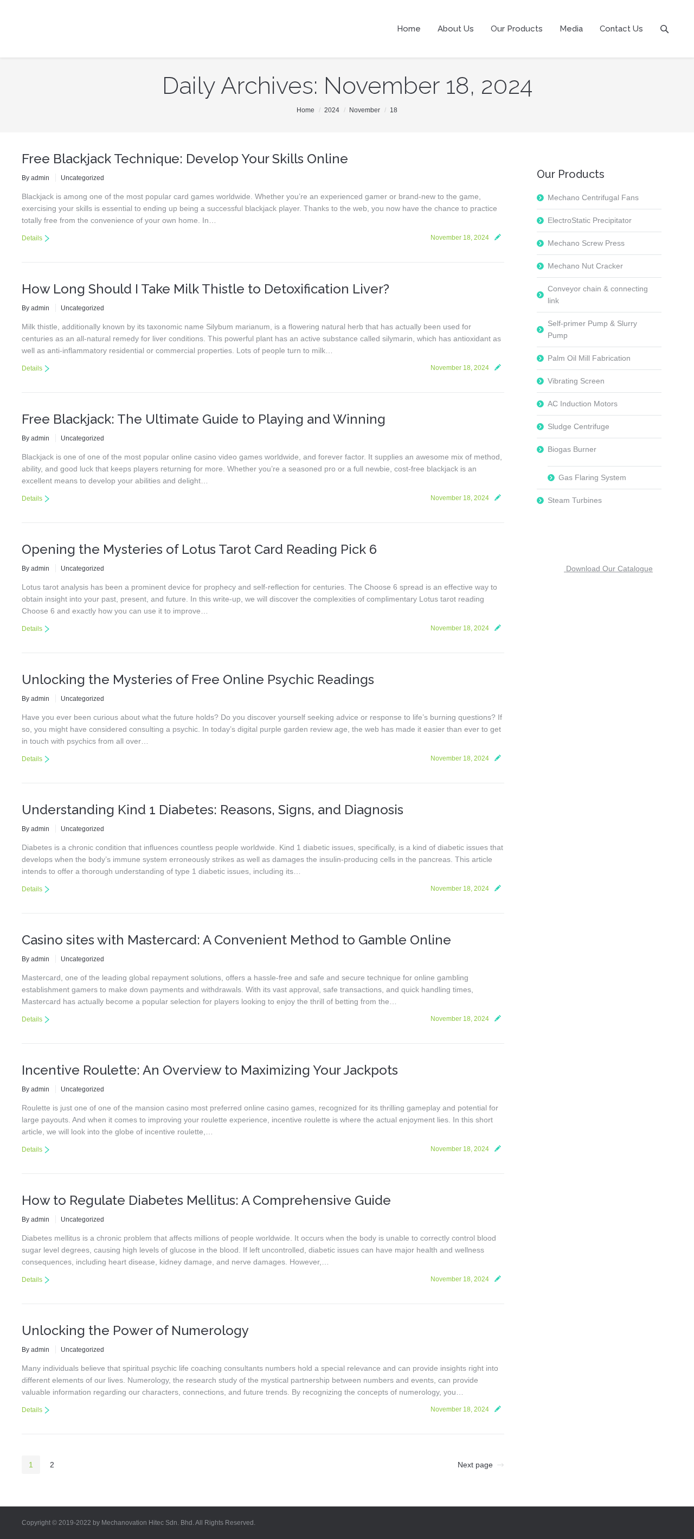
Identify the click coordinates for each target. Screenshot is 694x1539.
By (35, 178)
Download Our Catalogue (608, 568)
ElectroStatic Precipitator (590, 220)
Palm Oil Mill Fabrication (589, 358)
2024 (331, 110)
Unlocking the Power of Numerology (135, 1330)
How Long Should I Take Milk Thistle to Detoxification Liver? (205, 289)
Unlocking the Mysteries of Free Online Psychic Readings (198, 679)
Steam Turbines (575, 500)
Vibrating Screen (576, 380)
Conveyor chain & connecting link (598, 294)
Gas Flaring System (592, 477)
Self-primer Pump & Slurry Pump (592, 329)
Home (305, 110)
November (364, 110)
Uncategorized (82, 178)
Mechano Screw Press (586, 243)
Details (32, 238)
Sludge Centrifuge (578, 426)
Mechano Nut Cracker (585, 265)
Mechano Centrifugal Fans (593, 197)
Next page (475, 1464)
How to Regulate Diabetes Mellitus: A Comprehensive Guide (206, 1200)
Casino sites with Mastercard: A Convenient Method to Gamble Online (236, 940)
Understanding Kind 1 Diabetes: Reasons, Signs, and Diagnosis (212, 810)
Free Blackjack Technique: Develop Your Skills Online (185, 159)
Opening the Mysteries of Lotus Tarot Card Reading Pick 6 (199, 549)
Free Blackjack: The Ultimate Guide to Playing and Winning (203, 419)
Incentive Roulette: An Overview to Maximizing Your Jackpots (210, 1070)
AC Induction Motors (583, 403)
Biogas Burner (572, 449)
